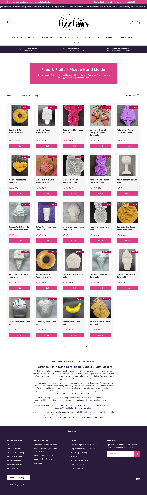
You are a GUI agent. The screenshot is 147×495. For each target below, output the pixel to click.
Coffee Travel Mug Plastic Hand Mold (46, 228)
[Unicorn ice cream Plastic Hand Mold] (73, 212)
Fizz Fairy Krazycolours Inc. (20, 485)
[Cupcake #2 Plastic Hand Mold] (73, 260)
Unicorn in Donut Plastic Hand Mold (100, 323)
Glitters (76, 37)
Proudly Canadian (14, 464)
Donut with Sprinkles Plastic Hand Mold (17, 131)
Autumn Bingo (13, 468)
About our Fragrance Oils (44, 455)
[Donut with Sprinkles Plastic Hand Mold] (19, 115)
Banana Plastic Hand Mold (71, 323)
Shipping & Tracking (15, 452)
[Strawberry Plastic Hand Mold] (46, 307)
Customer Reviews (78, 468)
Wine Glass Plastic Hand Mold (127, 181)
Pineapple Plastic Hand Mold (99, 228)
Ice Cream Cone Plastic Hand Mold (18, 275)
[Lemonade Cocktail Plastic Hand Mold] (73, 165)
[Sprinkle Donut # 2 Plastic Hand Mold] (46, 260)
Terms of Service (14, 448)
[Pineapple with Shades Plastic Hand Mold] (100, 165)
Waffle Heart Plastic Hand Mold (17, 181)
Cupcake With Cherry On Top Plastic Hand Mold (19, 228)
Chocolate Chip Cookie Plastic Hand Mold (126, 228)
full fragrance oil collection (85, 415)
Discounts (38, 463)
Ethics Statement (14, 460)
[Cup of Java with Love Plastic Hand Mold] (46, 165)
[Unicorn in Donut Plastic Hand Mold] (100, 307)
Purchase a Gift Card (79, 460)
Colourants (62, 37)
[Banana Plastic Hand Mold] (73, 307)
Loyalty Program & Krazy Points (84, 444)
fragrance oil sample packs (103, 391)
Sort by (25, 95)
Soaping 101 (70, 43)
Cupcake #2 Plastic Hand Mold (73, 275)
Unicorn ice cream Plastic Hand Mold (73, 228)
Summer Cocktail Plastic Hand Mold (73, 131)
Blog (80, 43)
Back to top (72, 431)
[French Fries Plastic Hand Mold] (19, 307)
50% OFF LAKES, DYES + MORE (25, 37)
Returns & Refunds (15, 456)
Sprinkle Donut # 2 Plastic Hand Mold (43, 275)
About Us (11, 444)
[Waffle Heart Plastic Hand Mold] (19, 165)
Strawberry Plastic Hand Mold (46, 323)
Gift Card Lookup (78, 464)
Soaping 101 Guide (63, 408)
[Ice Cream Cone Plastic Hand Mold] (19, 260)
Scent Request (76, 456)
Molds (88, 37)
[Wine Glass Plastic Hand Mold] (127, 165)
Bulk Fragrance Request (80, 452)
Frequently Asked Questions (45, 444)
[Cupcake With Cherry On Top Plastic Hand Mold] (19, 212)
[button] (138, 22)
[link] (59, 346)
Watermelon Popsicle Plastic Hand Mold (126, 131)
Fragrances (47, 37)
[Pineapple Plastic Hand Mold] (100, 212)
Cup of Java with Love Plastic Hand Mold (45, 181)
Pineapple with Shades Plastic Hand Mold (99, 181)
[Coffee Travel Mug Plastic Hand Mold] (46, 212)
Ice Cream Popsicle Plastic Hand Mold (44, 131)
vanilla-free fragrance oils (79, 391)
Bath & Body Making (105, 37)
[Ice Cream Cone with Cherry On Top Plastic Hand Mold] (100, 115)
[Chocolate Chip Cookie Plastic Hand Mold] (127, 212)
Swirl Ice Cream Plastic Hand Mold (126, 275)
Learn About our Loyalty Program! (107, 2)
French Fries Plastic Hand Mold (19, 323)
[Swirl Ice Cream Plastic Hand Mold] (127, 260)
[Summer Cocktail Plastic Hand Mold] (73, 115)
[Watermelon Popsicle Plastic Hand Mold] (127, 115)
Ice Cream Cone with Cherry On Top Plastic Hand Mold (99, 132)
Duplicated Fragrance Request (83, 448)
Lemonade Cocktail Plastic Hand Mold (71, 181)
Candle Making (126, 37)
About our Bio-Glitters (43, 459)
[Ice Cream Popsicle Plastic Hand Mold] (46, 115)
